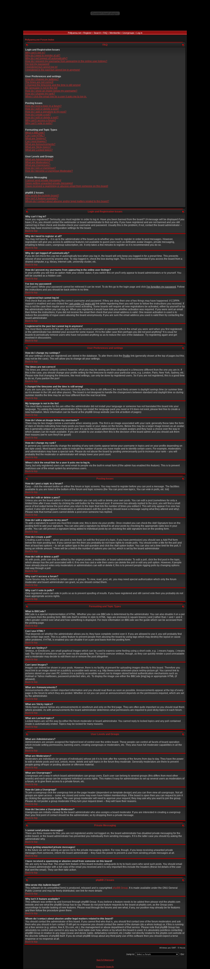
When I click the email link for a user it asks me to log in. (56, 96)
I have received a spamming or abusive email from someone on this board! (66, 186)
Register (87, 33)
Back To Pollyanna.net (105, 960)
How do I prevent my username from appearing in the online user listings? (66, 61)
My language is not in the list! (41, 87)
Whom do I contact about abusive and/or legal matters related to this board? (67, 201)
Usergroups (128, 33)
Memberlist (115, 33)
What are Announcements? (40, 144)
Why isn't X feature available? (41, 198)
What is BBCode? (35, 132)
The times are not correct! (39, 82)
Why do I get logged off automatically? (46, 58)
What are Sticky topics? (38, 147)
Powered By (101, 967)
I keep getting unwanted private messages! (49, 183)
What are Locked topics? (39, 150)
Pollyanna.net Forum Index (39, 39)
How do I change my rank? (40, 93)
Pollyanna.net (74, 33)
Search (97, 33)
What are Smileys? (35, 138)
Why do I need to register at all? (42, 55)
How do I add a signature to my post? (45, 111)
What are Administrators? (39, 159)
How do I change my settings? (42, 79)
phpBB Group (120, 887)
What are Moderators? (37, 162)
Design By (110, 967)
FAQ (105, 33)
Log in (139, 33)
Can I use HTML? (35, 135)
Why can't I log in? (35, 52)
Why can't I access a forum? (40, 120)
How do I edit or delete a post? (42, 108)
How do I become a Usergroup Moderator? (49, 170)
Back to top (31, 230)
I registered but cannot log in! (41, 67)
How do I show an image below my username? (51, 90)
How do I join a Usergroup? (40, 168)
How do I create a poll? (38, 114)
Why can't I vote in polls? (38, 123)
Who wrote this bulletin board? (42, 195)
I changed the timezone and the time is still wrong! (53, 85)
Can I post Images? (36, 141)
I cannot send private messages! (43, 180)
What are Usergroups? (37, 165)
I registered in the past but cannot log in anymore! (52, 69)
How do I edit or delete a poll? (41, 117)
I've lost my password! (37, 64)
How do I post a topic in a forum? (43, 106)
